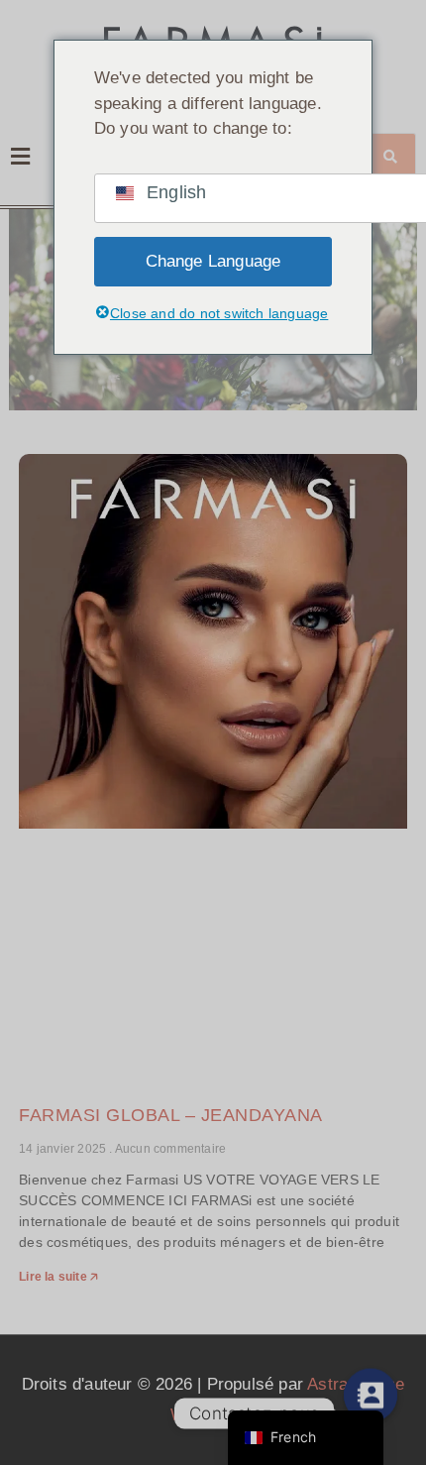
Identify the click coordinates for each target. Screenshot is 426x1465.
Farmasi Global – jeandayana (171, 1115)
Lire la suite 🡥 (58, 1277)
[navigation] (305, 1437)
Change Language (213, 261)
